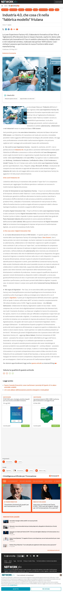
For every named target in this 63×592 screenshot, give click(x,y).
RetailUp (35, 9)
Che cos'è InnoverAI (38, 481)
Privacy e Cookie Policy (29, 561)
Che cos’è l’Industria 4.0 (11, 178)
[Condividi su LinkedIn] (6, 29)
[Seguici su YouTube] (37, 556)
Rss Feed (19, 561)
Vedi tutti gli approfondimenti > (53, 550)
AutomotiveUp (13, 9)
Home (4, 25)
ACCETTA (16, 589)
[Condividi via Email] (17, 29)
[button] (4, 6)
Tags (14, 561)
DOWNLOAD (25, 425)
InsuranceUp (29, 9)
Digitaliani (13, 298)
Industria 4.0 (19, 150)
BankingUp (21, 9)
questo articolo (36, 363)
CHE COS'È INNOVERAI (25, 481)
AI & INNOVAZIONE (13, 481)
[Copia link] (14, 29)
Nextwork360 (7, 569)
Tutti (4, 481)
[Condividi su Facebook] (8, 29)
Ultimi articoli (5, 9)
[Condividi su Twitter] (3, 29)
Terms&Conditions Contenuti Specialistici (46, 561)
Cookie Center (7, 562)
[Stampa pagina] (11, 29)
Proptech (51, 9)
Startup (57, 9)
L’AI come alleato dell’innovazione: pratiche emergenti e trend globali (26, 390)
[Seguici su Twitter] (31, 556)
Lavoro (9, 25)
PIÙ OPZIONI (46, 589)
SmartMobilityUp (43, 9)
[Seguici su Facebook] (34, 556)
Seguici (20, 556)
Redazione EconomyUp (9, 53)
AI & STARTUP (48, 481)
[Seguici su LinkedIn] (27, 556)
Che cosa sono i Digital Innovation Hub (17, 231)
